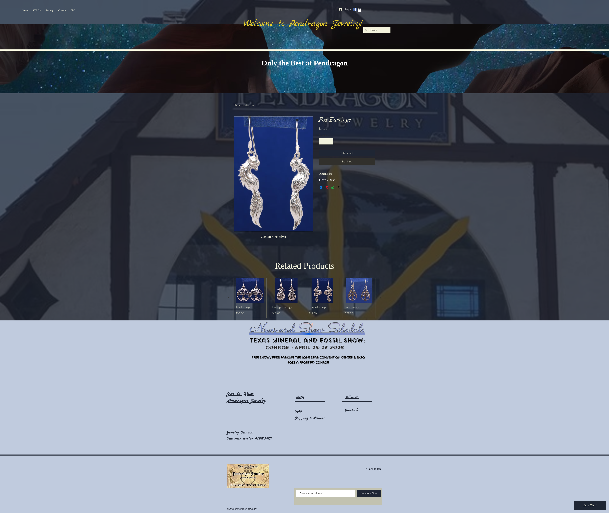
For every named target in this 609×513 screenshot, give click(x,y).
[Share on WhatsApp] (333, 187)
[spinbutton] (326, 141)
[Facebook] (355, 9)
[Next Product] (380, 298)
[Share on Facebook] (321, 187)
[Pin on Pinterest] (327, 187)
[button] (359, 9)
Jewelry (234, 432)
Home (237, 104)
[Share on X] (339, 187)
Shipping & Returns (309, 418)
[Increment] (330, 141)
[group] (304, 298)
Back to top (374, 469)
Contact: (247, 432)
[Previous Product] (229, 298)
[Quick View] (249, 290)
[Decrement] (321, 141)
